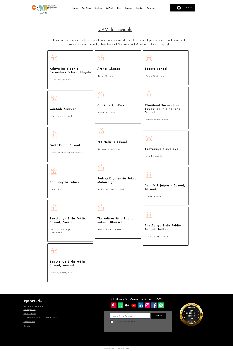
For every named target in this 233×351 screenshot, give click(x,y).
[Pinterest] (113, 305)
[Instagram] (147, 305)
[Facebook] (154, 305)
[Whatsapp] (120, 305)
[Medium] (127, 305)
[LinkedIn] (140, 305)
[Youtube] (134, 305)
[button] (98, 8)
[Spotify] (161, 305)
